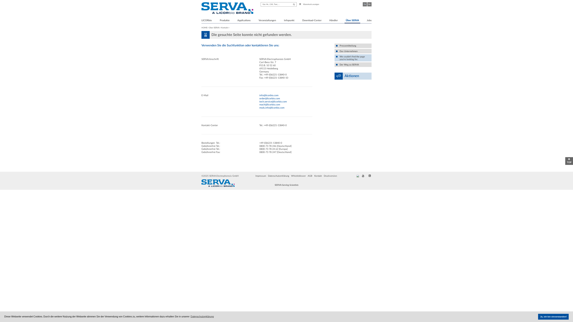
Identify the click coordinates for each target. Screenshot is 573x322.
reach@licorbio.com (269, 104)
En (369, 4)
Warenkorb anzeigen (311, 4)
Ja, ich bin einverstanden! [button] (553, 316)
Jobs (369, 20)
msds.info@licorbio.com (271, 108)
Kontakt (224, 28)
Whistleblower (298, 176)
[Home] (227, 8)
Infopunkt (289, 20)
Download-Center (312, 20)
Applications (244, 20)
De (365, 4)
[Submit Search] (293, 4)
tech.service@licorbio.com (273, 101)
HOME (204, 28)
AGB (310, 176)
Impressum (260, 176)
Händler (333, 20)
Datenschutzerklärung (278, 176)
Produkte (225, 20)
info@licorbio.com (268, 95)
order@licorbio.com (269, 98)
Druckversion (330, 176)
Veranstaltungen (267, 20)
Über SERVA (352, 20)
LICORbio (206, 20)
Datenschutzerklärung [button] (202, 316)
